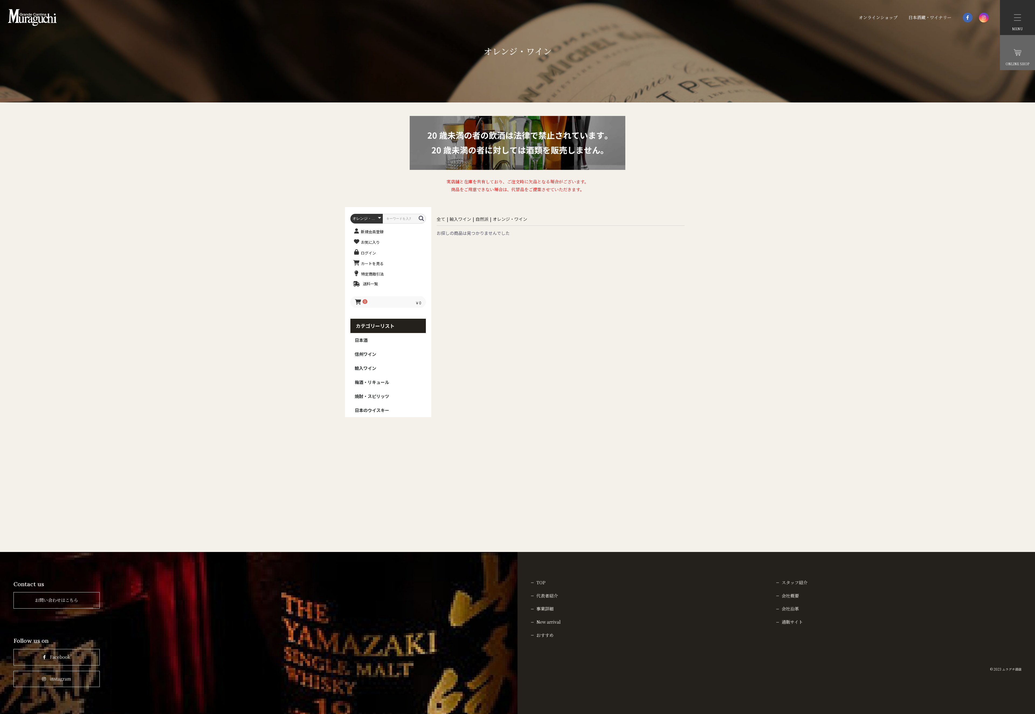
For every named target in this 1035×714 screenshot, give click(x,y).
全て (441, 219)
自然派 (481, 219)
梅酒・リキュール (372, 382)
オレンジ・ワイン (510, 219)
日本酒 (361, 340)
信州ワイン (365, 354)
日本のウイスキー (372, 410)
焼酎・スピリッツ (372, 396)
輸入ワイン (365, 368)
